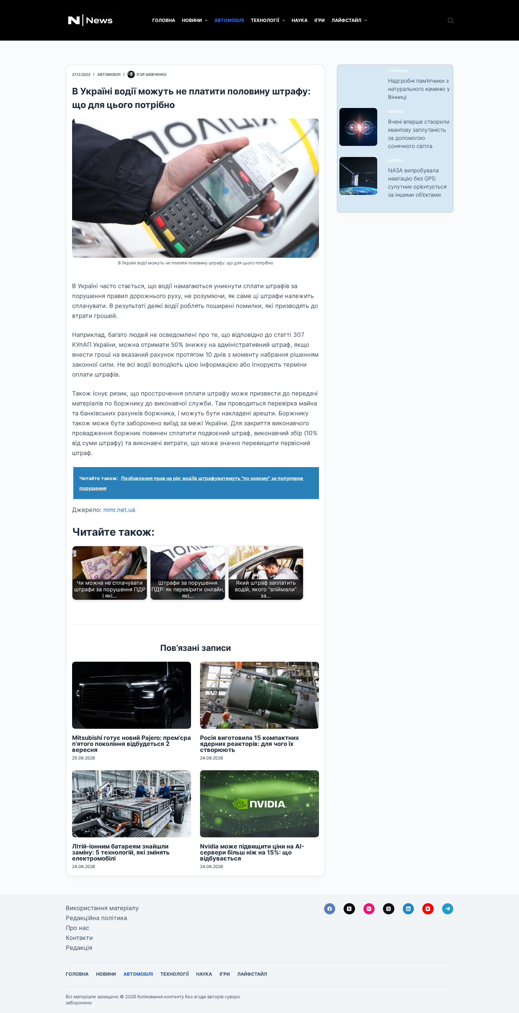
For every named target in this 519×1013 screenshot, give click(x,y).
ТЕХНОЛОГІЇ (265, 20)
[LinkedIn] (408, 909)
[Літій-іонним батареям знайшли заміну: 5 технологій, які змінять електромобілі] (131, 803)
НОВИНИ (192, 20)
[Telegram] (448, 909)
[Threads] (388, 909)
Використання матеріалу (102, 908)
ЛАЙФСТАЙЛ (346, 20)
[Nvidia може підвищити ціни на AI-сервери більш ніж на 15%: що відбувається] (259, 803)
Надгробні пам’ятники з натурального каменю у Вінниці (419, 89)
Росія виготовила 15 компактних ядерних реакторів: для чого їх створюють (249, 743)
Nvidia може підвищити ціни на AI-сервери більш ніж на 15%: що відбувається (252, 852)
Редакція (79, 947)
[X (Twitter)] (349, 909)
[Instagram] (369, 909)
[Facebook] (329, 909)
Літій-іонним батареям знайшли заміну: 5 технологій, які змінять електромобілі (121, 852)
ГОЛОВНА (163, 20)
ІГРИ (319, 20)
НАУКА (300, 20)
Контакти (79, 937)
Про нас (77, 927)
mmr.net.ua (119, 509)
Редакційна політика (96, 918)
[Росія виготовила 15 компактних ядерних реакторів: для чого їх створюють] (259, 695)
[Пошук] (450, 20)
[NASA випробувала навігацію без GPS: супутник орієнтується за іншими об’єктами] (358, 176)
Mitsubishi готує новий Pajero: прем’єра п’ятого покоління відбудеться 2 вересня (131, 743)
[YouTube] (428, 909)
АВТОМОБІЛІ (229, 20)
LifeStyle (398, 70)
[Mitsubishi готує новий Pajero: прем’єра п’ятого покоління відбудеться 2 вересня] (131, 695)
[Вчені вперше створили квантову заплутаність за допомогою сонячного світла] (358, 127)
